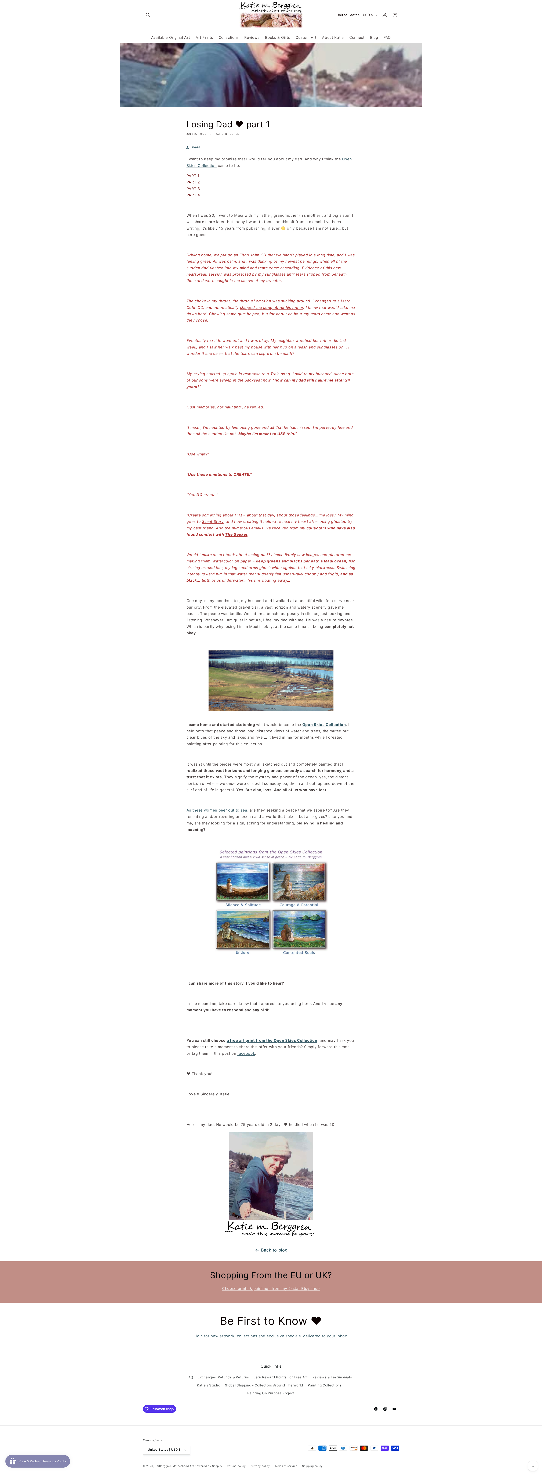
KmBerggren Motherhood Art (174, 1466)
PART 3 (193, 188)
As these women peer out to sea (217, 810)
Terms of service (286, 1466)
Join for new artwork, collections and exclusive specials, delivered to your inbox (271, 1336)
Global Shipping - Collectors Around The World (264, 1385)
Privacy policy (260, 1466)
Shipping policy (312, 1466)
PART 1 (193, 175)
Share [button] (195, 147)
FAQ (190, 1377)
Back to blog (274, 1250)
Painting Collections (325, 1385)
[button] (148, 15)
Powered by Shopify (208, 1466)
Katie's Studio (208, 1385)
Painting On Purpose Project (271, 1393)
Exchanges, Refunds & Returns (223, 1377)
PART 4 (193, 195)
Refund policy (236, 1466)
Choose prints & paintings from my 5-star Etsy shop (271, 1288)
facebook (246, 1053)
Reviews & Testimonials (332, 1377)
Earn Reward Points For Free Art (281, 1377)
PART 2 (193, 182)
